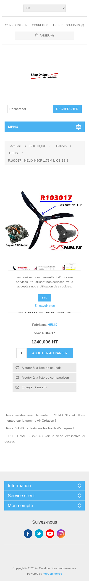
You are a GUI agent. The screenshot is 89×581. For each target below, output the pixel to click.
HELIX (52, 324)
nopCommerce (52, 573)
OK (44, 298)
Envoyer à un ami (34, 387)
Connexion (40, 25)
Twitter (39, 533)
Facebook (28, 533)
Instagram (61, 533)
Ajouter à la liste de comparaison (45, 377)
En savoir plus (44, 305)
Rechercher (67, 109)
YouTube (50, 533)
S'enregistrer (16, 25)
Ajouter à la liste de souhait (41, 368)
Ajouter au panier (49, 353)
